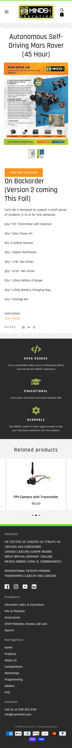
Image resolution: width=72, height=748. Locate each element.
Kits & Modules (15, 611)
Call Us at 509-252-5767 (21, 709)
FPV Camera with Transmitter (36, 497)
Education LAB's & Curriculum (24, 605)
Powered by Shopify (47, 726)
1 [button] (32, 515)
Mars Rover (12, 318)
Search (9, 630)
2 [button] (36, 515)
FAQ (7, 692)
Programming (14, 679)
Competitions (14, 667)
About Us (11, 660)
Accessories (12, 617)
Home (8, 647)
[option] (36, 104)
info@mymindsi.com (18, 714)
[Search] (62, 9)
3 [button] (39, 515)
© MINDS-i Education (25, 726)
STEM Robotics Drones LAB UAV (26, 624)
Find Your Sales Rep (23, 172)
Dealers (10, 686)
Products (10, 654)
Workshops (12, 673)
